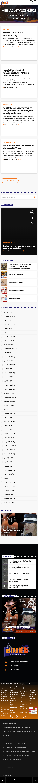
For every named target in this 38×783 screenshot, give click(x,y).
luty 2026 (6, 332)
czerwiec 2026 (8, 316)
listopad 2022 (8, 490)
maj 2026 (6, 320)
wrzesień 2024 (8, 401)
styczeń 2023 (8, 482)
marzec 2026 (8, 328)
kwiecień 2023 (8, 470)
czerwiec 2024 (8, 413)
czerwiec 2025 (8, 365)
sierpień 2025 (8, 357)
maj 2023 (6, 466)
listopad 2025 (8, 344)
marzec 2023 (8, 474)
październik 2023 (9, 446)
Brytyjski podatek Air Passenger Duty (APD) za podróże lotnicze (16, 73)
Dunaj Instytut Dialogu (16, 282)
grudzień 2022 (8, 486)
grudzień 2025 (8, 340)
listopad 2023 (8, 442)
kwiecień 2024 (8, 421)
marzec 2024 (8, 425)
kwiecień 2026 (8, 324)
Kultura (6, 29)
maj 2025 (6, 369)
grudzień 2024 (8, 389)
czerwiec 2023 (8, 462)
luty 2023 (6, 478)
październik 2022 (9, 494)
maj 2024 (6, 417)
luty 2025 (6, 381)
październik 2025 (9, 348)
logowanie (9, 767)
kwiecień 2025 (8, 373)
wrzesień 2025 (8, 353)
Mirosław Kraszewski (16, 274)
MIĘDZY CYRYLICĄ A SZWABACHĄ (13, 34)
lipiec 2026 (7, 312)
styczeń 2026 (8, 336)
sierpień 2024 (8, 405)
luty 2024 (6, 429)
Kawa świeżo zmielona (12, 530)
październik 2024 (9, 397)
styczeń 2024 (8, 433)
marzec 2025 (8, 377)
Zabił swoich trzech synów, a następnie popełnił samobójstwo (19, 247)
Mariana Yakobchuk (16, 290)
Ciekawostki (7, 105)
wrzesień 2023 (8, 450)
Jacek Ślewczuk (14, 298)
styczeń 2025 (8, 385)
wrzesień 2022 (8, 498)
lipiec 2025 (7, 361)
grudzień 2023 (8, 438)
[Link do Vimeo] (5, 3)
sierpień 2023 (8, 454)
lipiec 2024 (7, 409)
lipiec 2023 (7, 458)
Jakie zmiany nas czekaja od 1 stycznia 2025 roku (18, 147)
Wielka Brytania (9, 67)
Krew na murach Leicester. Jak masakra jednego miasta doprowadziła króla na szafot (19, 266)
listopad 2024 (8, 393)
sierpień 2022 (8, 502)
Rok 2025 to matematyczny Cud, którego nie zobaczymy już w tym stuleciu (18, 111)
